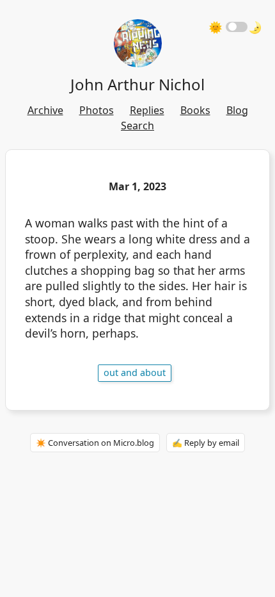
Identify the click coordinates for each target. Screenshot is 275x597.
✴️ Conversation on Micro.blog (95, 442)
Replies (147, 110)
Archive (45, 110)
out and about (135, 372)
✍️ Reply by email (205, 442)
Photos (96, 110)
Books (195, 110)
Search (137, 126)
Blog (237, 110)
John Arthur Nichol (137, 84)
